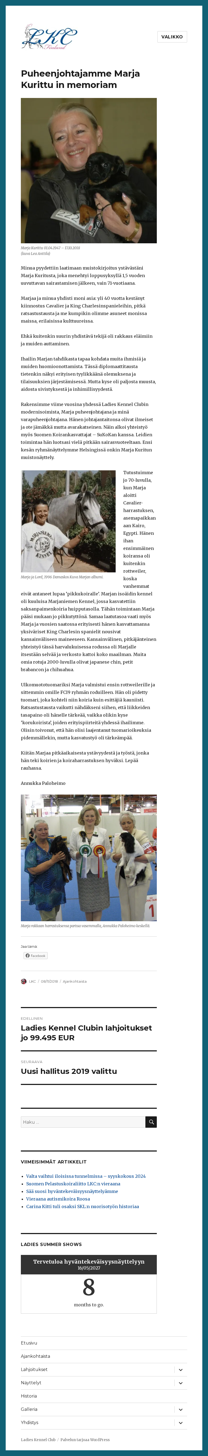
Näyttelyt (31, 1382)
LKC (32, 981)
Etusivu (29, 1343)
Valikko (172, 37)
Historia (29, 1396)
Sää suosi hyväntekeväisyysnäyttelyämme (72, 1191)
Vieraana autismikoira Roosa (58, 1199)
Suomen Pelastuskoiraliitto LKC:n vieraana (73, 1183)
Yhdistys (29, 1422)
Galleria (29, 1409)
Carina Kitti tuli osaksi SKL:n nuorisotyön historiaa (82, 1206)
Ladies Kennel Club (38, 1440)
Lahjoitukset (34, 1369)
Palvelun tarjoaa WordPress (85, 1440)
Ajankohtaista (75, 981)
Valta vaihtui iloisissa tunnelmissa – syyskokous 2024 (86, 1176)
